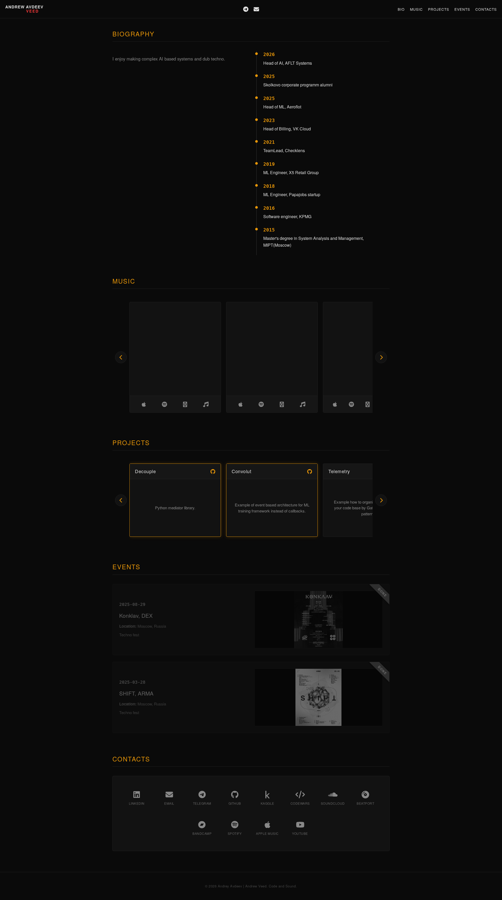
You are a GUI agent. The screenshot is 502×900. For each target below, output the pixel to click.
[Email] (256, 9)
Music (416, 9)
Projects (438, 9)
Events (462, 9)
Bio (401, 9)
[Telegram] (245, 9)
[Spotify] (164, 404)
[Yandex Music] (206, 404)
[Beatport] (185, 404)
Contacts (486, 9)
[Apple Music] (144, 404)
